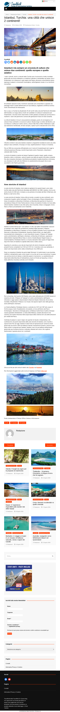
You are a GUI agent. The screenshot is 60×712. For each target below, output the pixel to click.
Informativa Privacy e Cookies (14, 667)
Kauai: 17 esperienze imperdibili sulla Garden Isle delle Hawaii (15, 507)
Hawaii (19, 499)
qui (48, 630)
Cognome (10, 612)
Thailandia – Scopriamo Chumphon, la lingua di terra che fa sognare (42, 473)
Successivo (50, 445)
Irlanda (19, 465)
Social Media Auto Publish (24, 711)
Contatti (8, 663)
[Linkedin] (14, 62)
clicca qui (44, 371)
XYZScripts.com (38, 711)
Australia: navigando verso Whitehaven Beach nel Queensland (42, 538)
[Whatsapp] (27, 62)
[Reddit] (11, 62)
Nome (8, 606)
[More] (30, 62)
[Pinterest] (17, 62)
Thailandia (47, 468)
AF (7, 422)
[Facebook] (5, 62)
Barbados (9, 533)
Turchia (37, 25)
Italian (46, 1)
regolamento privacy (14, 626)
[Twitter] (8, 62)
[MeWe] (21, 62)
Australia (36, 533)
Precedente (10, 445)
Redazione (8, 25)
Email (9, 618)
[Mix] (24, 62)
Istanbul (39, 367)
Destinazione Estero (30, 25)
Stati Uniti (9, 501)
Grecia (46, 499)
